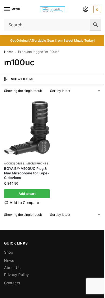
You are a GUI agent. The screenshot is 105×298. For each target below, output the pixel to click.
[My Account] (85, 9)
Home (8, 52)
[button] (96, 9)
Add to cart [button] (27, 194)
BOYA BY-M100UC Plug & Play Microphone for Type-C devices (26, 173)
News (9, 260)
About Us (12, 267)
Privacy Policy (16, 274)
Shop (8, 252)
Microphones (37, 163)
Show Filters (22, 79)
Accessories (14, 163)
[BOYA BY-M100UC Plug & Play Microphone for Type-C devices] (27, 127)
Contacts (12, 283)
